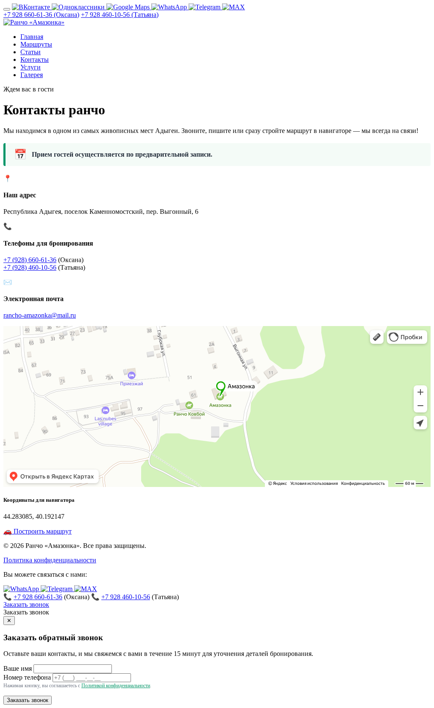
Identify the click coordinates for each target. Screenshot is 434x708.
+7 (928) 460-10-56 (29, 267)
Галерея (31, 74)
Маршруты (36, 44)
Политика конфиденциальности (49, 560)
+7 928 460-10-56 (125, 596)
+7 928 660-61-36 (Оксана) (41, 14)
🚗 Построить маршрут (37, 531)
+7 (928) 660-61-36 (29, 259)
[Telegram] (205, 7)
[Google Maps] (128, 7)
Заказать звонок (26, 604)
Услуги (30, 67)
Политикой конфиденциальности (115, 686)
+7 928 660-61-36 (38, 596)
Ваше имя (17, 668)
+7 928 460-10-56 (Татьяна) (120, 14)
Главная (31, 36)
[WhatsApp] (170, 7)
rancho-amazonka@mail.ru (39, 315)
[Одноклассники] (79, 7)
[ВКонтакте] (32, 7)
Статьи (30, 51)
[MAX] (233, 7)
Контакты (34, 59)
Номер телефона (27, 677)
